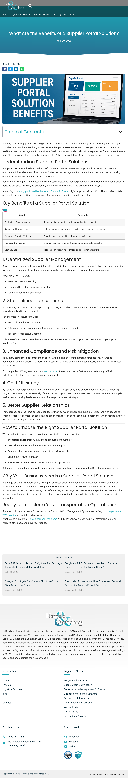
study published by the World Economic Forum (44, 191)
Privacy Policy (96, 774)
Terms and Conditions (115, 774)
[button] (30, 6)
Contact (72, 14)
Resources (48, 14)
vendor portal (51, 371)
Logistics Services (19, 14)
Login (60, 14)
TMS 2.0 (37, 14)
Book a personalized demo (43, 519)
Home (5, 14)
